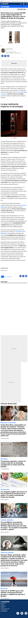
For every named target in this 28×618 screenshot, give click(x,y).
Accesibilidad (4, 610)
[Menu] (26, 3)
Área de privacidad (5, 608)
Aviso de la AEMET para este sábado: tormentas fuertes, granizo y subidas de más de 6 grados (13, 593)
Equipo (2, 604)
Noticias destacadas (9, 403)
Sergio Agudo (9, 49)
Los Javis (9, 1)
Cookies (2, 607)
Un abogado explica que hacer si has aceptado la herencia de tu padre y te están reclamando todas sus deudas (14, 494)
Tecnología (5, 6)
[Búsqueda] (21, 4)
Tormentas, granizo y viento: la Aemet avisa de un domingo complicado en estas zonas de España (13, 464)
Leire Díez (16, 1)
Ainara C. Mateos (5, 438)
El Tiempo (21, 1)
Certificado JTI (4, 611)
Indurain (4, 1)
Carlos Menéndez (5, 598)
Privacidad (3, 606)
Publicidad (3, 603)
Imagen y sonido (4, 270)
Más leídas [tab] (4, 281)
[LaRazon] (6, 4)
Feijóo (12, 1)
